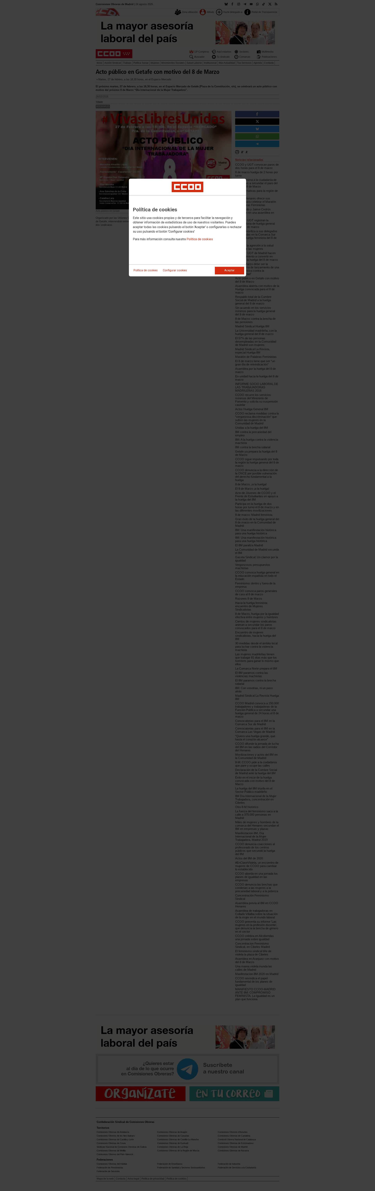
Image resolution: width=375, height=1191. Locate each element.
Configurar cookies (175, 270)
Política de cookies (200, 239)
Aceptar (229, 270)
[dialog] (187, 227)
